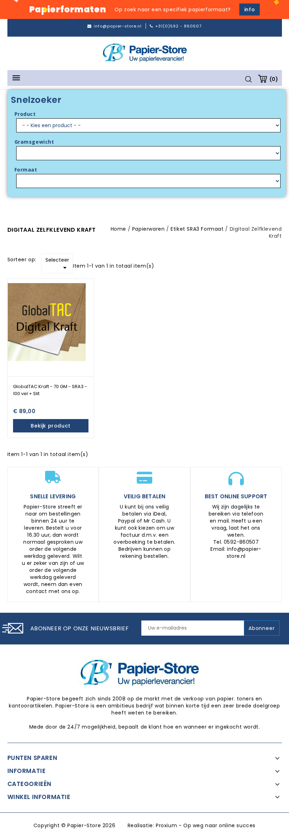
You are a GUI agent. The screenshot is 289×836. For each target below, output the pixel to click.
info (249, 9)
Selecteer (57, 264)
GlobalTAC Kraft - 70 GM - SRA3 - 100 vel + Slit (50, 390)
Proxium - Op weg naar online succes (206, 825)
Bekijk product (50, 425)
